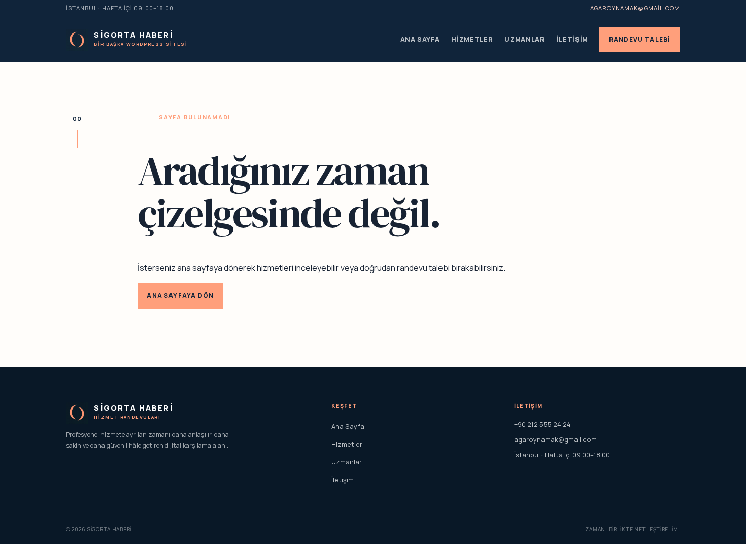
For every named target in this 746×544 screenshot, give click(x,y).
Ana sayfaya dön (180, 295)
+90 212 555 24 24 (542, 424)
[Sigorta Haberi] (77, 40)
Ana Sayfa (420, 39)
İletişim (572, 39)
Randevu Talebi (640, 39)
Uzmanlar (524, 39)
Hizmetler (472, 39)
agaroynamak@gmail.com (635, 8)
